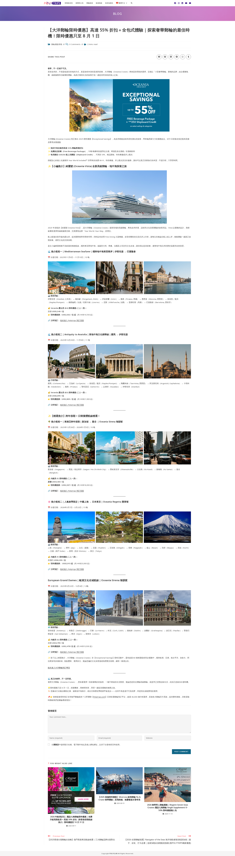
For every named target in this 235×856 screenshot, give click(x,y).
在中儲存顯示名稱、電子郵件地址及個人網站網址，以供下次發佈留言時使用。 (86, 744)
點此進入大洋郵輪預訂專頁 (59, 667)
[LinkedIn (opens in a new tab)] (182, 3)
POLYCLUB (114, 853)
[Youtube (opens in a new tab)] (186, 3)
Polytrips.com (99, 697)
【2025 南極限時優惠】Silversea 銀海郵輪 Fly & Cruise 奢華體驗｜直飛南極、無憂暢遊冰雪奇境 (119, 798)
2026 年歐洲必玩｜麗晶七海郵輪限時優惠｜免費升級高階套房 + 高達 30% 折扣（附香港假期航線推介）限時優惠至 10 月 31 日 (71, 819)
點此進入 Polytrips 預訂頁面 (72, 320)
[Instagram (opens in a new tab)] (179, 3)
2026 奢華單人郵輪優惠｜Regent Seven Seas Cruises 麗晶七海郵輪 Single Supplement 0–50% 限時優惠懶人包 (167, 807)
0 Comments (75, 44)
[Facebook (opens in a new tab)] (175, 3)
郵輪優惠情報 (56, 44)
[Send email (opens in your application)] (190, 3)
